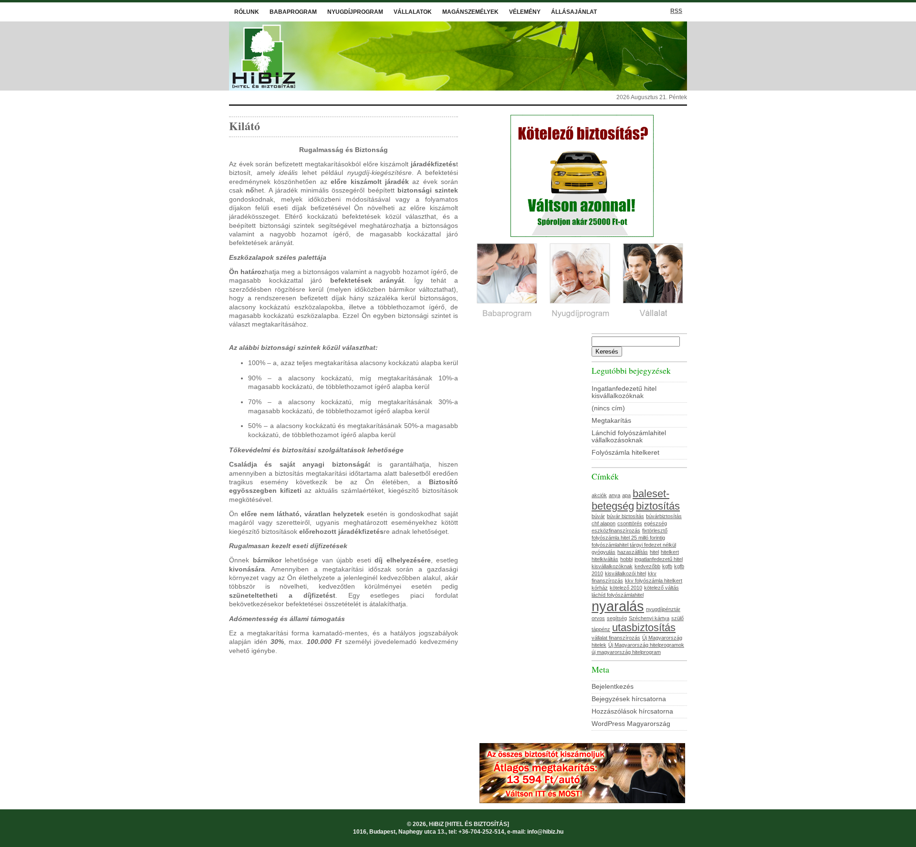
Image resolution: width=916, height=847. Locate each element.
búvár (598, 516)
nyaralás (618, 606)
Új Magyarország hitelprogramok (646, 645)
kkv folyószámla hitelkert (653, 580)
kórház (600, 588)
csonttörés (629, 523)
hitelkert (670, 552)
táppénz (601, 629)
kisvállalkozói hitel (625, 573)
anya (614, 495)
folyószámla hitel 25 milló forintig (628, 538)
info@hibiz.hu (545, 831)
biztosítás (658, 506)
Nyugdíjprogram (355, 12)
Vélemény (525, 12)
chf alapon (603, 523)
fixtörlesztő (654, 530)
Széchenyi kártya (649, 618)
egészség (655, 523)
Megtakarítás (611, 420)
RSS (676, 11)
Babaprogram (293, 12)
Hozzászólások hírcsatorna (632, 711)
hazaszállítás (632, 552)
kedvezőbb (647, 566)
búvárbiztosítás (664, 516)
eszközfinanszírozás (616, 530)
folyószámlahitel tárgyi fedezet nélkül (634, 545)
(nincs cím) (608, 408)
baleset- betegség (630, 500)
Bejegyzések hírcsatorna (629, 699)
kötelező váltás (661, 588)
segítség (617, 618)
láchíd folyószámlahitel (618, 595)
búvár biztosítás (625, 516)
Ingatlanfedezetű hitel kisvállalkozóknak (624, 392)
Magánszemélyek (470, 12)
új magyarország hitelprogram (626, 652)
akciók (599, 495)
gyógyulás (603, 552)
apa (626, 495)
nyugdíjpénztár (663, 609)
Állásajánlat (574, 12)
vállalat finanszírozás (616, 638)
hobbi (626, 559)
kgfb (667, 566)
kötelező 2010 (626, 588)
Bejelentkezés (613, 686)
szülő (677, 618)
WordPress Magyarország (631, 723)
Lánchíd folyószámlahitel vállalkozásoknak (629, 436)
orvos (598, 618)
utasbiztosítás (644, 627)
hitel (654, 552)
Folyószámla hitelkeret (625, 452)
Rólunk (246, 12)
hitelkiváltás (605, 559)
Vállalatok (413, 12)
